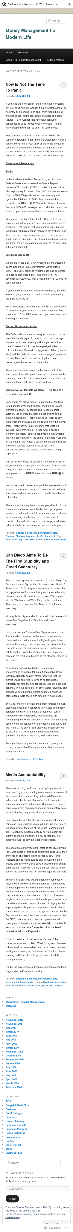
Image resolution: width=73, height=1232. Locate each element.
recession (47, 985)
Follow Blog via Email (20, 1173)
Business (21, 532)
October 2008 (13, 1055)
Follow (12, 1198)
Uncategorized (23, 759)
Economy (32, 532)
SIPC (32, 539)
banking (48, 982)
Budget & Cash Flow (17, 1105)
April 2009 (11, 1043)
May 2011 (11, 1027)
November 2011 (14, 1023)
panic (26, 539)
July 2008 (11, 1067)
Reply (59, 985)
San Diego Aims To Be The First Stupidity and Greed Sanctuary (27, 561)
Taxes (9, 1149)
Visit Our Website (55, 59)
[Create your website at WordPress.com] (36, 4)
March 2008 (12, 1083)
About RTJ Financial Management (23, 59)
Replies (38, 759)
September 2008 (15, 1059)
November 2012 (14, 1019)
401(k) (9, 1101)
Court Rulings (14, 1113)
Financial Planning (15, 536)
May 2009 (11, 1039)
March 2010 (12, 1031)
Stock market (47, 536)
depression (60, 982)
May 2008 (11, 1075)
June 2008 (11, 1071)
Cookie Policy (12, 1217)
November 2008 (14, 1051)
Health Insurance (15, 1133)
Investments (32, 536)
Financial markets (47, 532)
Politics (10, 1141)
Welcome (23, 52)
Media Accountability (26, 774)
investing (17, 539)
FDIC (8, 539)
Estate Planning (15, 1121)
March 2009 (12, 1047)
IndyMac (36, 985)
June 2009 (11, 1035)
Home (9, 52)
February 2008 (14, 1087)
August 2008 (13, 1063)
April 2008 (11, 1079)
